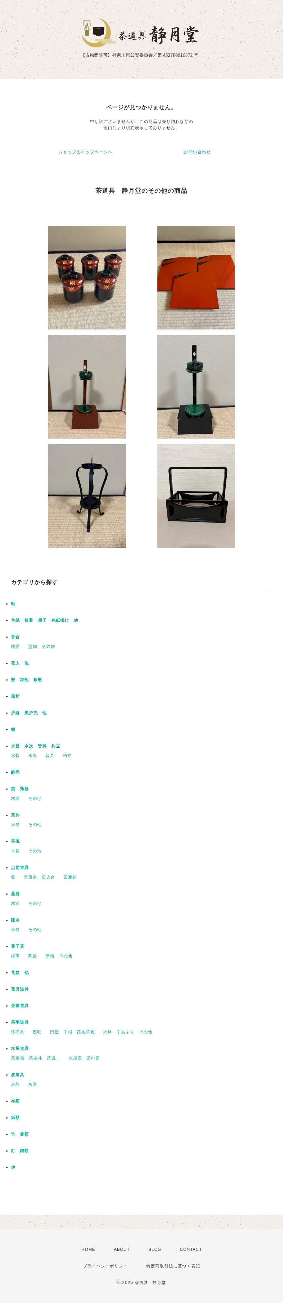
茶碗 (15, 841)
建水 (15, 920)
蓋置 (15, 893)
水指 (15, 755)
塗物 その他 (41, 646)
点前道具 (20, 867)
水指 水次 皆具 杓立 (35, 746)
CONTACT (191, 1249)
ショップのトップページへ (86, 152)
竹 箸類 (20, 1134)
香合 (15, 636)
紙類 (15, 1117)
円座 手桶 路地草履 (72, 1031)
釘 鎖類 (20, 1150)
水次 (32, 755)
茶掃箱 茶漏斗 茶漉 (35, 1058)
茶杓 (15, 815)
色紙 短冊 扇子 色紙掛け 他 (44, 620)
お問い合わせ (197, 152)
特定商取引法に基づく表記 (173, 1266)
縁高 (15, 956)
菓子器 (18, 946)
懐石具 (18, 1031)
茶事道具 (20, 1022)
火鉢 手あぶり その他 (128, 1031)
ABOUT (122, 1249)
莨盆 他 (20, 972)
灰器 (35, 1084)
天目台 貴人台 (39, 877)
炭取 (15, 1084)
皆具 (50, 755)
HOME (88, 1249)
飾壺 (15, 772)
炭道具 (18, 1074)
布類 (15, 1101)
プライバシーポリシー (105, 1266)
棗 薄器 (20, 788)
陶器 (15, 646)
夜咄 (37, 1031)
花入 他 (20, 663)
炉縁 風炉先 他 (29, 712)
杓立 (67, 755)
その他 (35, 798)
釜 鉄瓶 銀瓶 (26, 679)
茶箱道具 (20, 1005)
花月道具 (20, 989)
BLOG (154, 1249)
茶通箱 (70, 877)
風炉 (15, 696)
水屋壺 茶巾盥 (87, 1058)
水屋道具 (20, 1048)
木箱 (15, 798)
